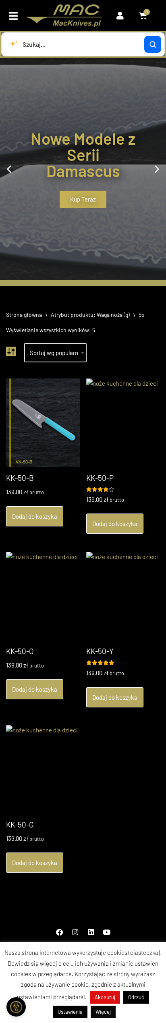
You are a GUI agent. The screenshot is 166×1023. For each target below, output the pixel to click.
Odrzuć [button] (136, 997)
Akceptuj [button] (105, 997)
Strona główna (24, 314)
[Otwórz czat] (16, 1007)
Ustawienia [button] (70, 1011)
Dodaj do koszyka (34, 516)
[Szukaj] (152, 44)
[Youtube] (107, 932)
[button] (13, 16)
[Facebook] (59, 932)
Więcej (103, 1011)
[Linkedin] (91, 932)
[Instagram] (75, 932)
